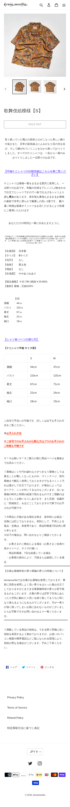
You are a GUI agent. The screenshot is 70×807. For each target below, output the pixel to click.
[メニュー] (64, 5)
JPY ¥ (34, 751)
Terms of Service (17, 707)
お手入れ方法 (14, 433)
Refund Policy (15, 717)
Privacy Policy (15, 697)
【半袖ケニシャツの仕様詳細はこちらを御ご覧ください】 (35, 173)
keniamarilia (39, 795)
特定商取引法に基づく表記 (23, 727)
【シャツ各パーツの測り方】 (21, 339)
